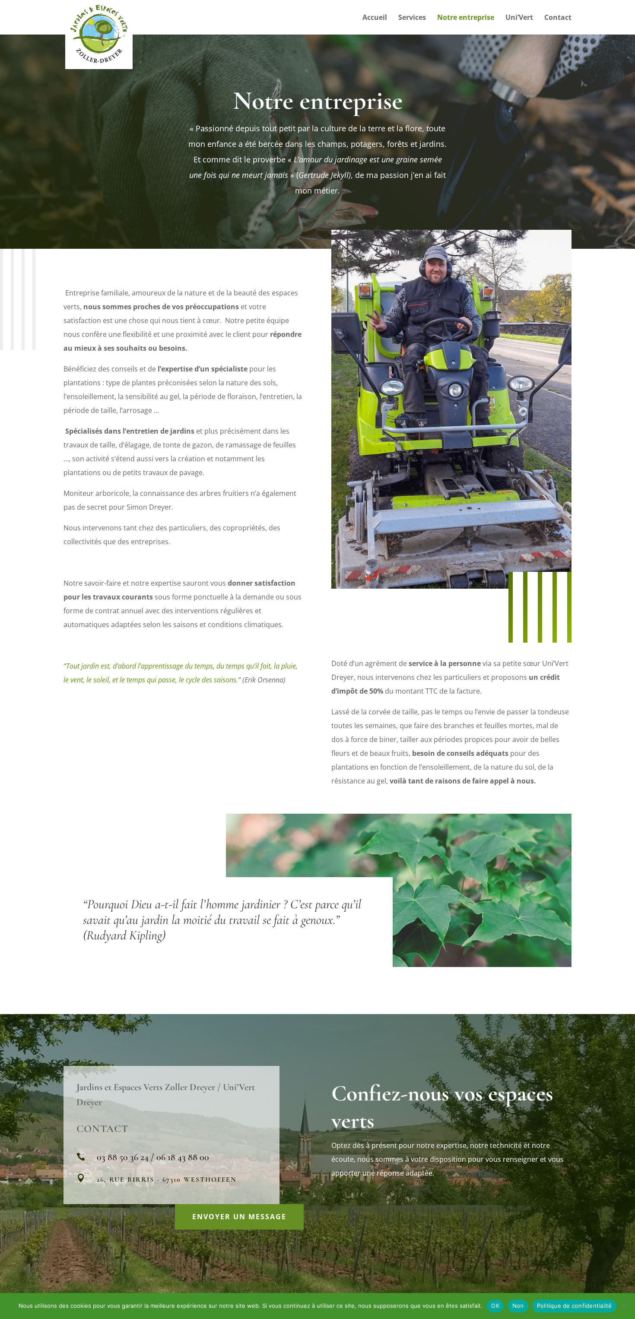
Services (412, 18)
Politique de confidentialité (574, 1305)
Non (518, 1305)
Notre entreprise (465, 18)
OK (495, 1305)
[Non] (624, 1306)
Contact (558, 18)
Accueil (374, 18)
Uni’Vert (519, 18)
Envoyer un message (239, 1216)
